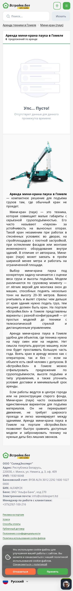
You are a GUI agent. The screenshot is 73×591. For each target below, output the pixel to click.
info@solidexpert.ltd (45, 496)
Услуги (6, 519)
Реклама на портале (13, 514)
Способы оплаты (12, 523)
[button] (57, 5)
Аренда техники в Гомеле (19, 25)
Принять (52, 571)
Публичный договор (13, 528)
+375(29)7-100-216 (14, 504)
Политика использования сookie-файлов (24, 538)
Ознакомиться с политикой (30, 564)
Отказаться (20, 571)
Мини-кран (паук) (51, 25)
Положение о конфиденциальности (21, 533)
